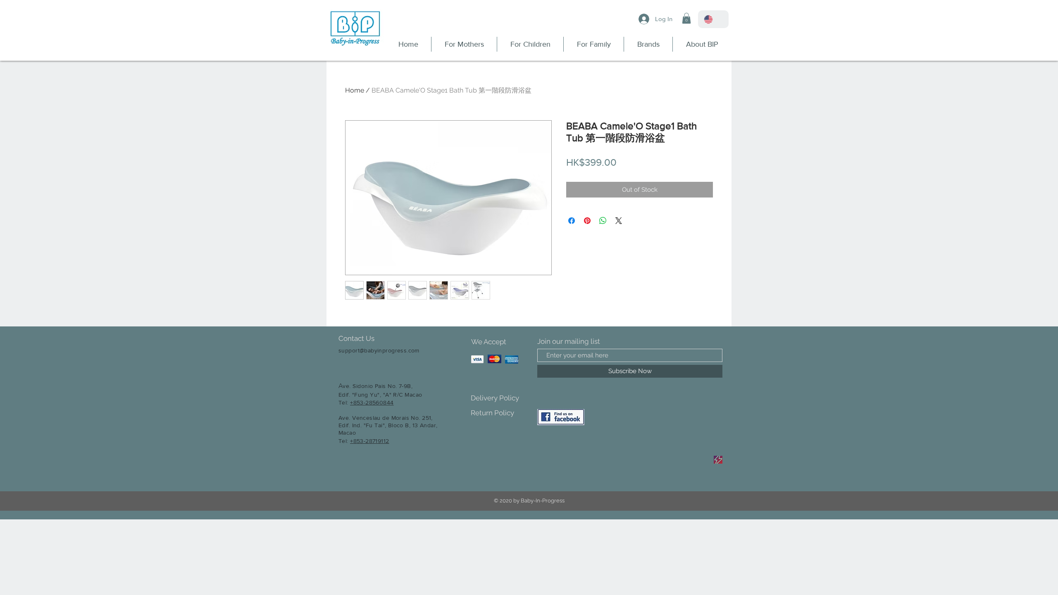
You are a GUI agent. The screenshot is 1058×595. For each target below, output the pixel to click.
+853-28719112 (369, 441)
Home (354, 90)
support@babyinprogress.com (378, 350)
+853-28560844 (371, 402)
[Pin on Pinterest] (587, 221)
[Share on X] (619, 221)
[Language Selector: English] (713, 19)
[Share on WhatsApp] (603, 221)
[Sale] (718, 460)
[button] (686, 18)
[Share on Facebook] (572, 221)
